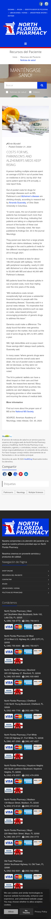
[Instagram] (46, 4)
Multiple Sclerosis (36, 492)
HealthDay (28, 459)
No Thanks (26, 912)
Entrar (11, 16)
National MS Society (24, 411)
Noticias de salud (18, 92)
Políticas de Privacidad (12, 592)
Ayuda (19, 9)
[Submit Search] (42, 85)
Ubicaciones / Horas (18, 12)
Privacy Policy (41, 911)
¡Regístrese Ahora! (38, 12)
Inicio (15, 57)
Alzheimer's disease (30, 196)
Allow (11, 911)
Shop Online (7, 571)
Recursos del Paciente (30, 57)
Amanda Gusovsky (17, 202)
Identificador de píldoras (36, 9)
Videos (36, 92)
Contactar (7, 579)
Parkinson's (8, 492)
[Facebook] (41, 4)
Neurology (21, 492)
